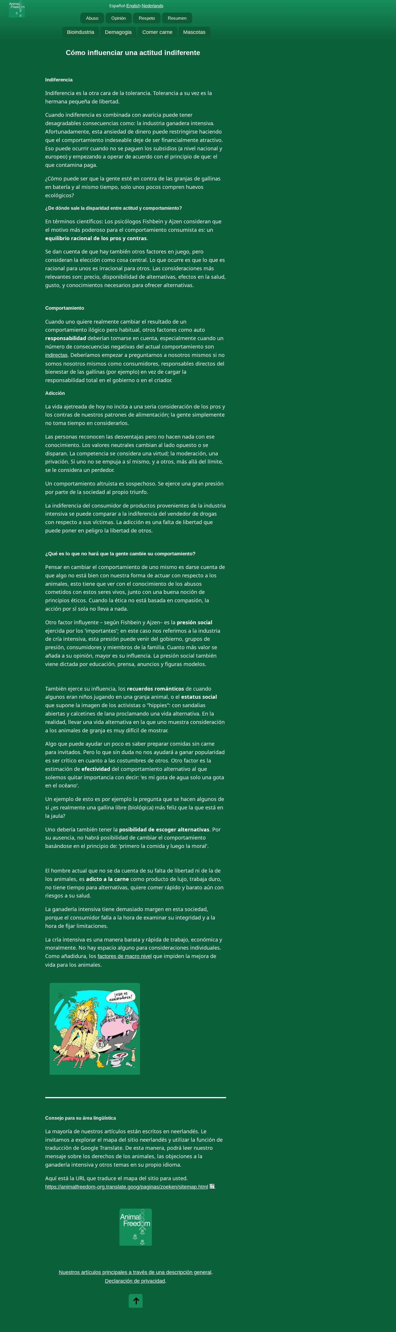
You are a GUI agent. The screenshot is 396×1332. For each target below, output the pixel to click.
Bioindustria (80, 32)
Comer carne (157, 32)
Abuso (92, 18)
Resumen (177, 18)
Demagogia (118, 32)
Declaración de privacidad (135, 1281)
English (133, 5)
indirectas (56, 355)
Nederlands (153, 5)
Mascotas (194, 32)
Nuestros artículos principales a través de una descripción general (135, 1272)
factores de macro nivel (125, 956)
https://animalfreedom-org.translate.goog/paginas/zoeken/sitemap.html (126, 1187)
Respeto (147, 18)
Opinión (118, 18)
